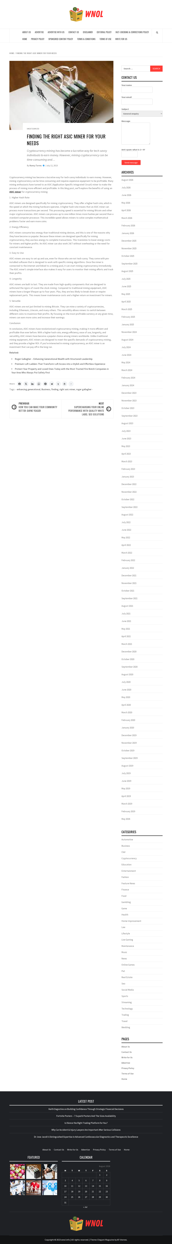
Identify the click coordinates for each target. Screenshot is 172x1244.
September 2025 (129, 263)
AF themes (122, 1239)
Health (124, 914)
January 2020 (127, 727)
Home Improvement (131, 921)
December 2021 (128, 575)
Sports (124, 996)
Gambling (126, 902)
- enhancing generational (27, 389)
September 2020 (129, 666)
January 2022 (127, 567)
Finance (125, 889)
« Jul (85, 1207)
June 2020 (126, 689)
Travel (124, 1021)
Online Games (128, 964)
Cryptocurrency (129, 858)
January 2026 (127, 233)
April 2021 (126, 636)
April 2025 (126, 301)
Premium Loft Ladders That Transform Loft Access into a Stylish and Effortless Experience (60, 363)
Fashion (125, 877)
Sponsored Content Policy (60, 39)
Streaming (126, 1002)
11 (72, 1186)
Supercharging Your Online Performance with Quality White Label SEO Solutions (86, 409)
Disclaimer (88, 32)
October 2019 (127, 750)
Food (123, 895)
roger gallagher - (84, 389)
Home (24, 39)
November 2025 (129, 248)
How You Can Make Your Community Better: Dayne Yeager (38, 407)
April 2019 (126, 796)
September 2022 (129, 507)
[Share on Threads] (64, 383)
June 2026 (126, 195)
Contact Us (73, 32)
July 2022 (125, 522)
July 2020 (125, 682)
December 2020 (128, 651)
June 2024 (126, 354)
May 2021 (125, 628)
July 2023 (125, 431)
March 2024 (126, 370)
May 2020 (125, 697)
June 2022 (126, 529)
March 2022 (126, 552)
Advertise (39, 32)
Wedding (125, 1027)
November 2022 (129, 491)
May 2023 (125, 446)
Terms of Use (105, 39)
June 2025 (126, 286)
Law (123, 927)
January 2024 (127, 385)
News (124, 958)
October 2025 (127, 255)
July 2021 (125, 613)
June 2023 (126, 438)
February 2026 (128, 225)
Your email (126, 97)
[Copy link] (71, 383)
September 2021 (129, 598)
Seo (123, 983)
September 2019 (129, 758)
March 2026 (126, 218)
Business (45, 389)
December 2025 (128, 240)
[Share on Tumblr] (58, 383)
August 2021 (127, 605)
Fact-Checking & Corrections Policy (132, 32)
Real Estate (126, 977)
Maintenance (127, 946)
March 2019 (126, 803)
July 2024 (125, 347)
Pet (123, 971)
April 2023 (126, 453)
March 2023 (126, 461)
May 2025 (125, 294)
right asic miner (67, 389)
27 (86, 1197)
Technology (127, 1008)
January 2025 (127, 324)
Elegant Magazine (105, 1239)
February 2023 (128, 468)
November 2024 (129, 332)
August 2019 (127, 765)
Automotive (127, 839)
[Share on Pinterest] (45, 383)
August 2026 (127, 179)
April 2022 (126, 545)
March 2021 (126, 644)
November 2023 (129, 400)
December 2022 (128, 484)
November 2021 (129, 583)
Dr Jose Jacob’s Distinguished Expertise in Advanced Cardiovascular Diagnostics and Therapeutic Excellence (86, 1136)
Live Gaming (127, 939)
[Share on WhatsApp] (38, 383)
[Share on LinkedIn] (32, 383)
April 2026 (126, 210)
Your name (126, 85)
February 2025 (128, 316)
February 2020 (128, 720)
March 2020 (126, 712)
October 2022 (127, 499)
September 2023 (129, 415)
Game (124, 908)
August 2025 (127, 271)
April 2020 (126, 704)
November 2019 (129, 742)
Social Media (127, 989)
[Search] (157, 32)
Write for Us (121, 39)
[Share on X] (25, 383)
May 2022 (125, 537)
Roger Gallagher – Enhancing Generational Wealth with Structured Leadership (53, 358)
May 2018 (125, 818)
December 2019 (128, 735)
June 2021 (126, 621)
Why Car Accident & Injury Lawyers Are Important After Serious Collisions (86, 1129)
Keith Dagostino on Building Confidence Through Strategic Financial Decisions (86, 1109)
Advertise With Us (56, 32)
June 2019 (126, 780)
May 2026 (125, 202)
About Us (26, 32)
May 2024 (125, 362)
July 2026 (125, 187)
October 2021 (127, 590)
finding (54, 389)
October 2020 (127, 659)
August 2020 (127, 674)
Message (125, 121)
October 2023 (127, 408)
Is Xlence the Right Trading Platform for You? (86, 1122)
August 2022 (127, 514)
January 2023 (127, 476)
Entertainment (128, 870)
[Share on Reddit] (51, 383)
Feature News (128, 883)
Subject (125, 109)
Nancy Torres (36, 165)
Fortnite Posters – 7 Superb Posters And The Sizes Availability (86, 1115)
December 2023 (128, 392)
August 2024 (127, 339)
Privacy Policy (37, 39)
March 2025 (126, 309)
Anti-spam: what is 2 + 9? (133, 149)
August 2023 (127, 423)
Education (126, 864)
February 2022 (128, 560)
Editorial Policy (104, 32)
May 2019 (125, 788)
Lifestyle (125, 933)
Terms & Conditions (86, 39)
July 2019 (125, 773)
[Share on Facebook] (19, 383)
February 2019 (128, 811)
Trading (125, 1014)
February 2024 (128, 377)
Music (124, 952)
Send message (131, 162)
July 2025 (125, 278)
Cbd (123, 852)
